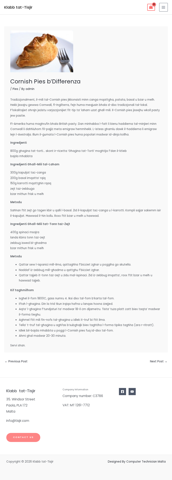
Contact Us (23, 437)
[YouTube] (132, 391)
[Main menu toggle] (163, 7)
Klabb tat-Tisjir (18, 7)
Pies (15, 89)
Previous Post (16, 361)
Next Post (158, 361)
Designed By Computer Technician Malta (137, 462)
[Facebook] (122, 391)
